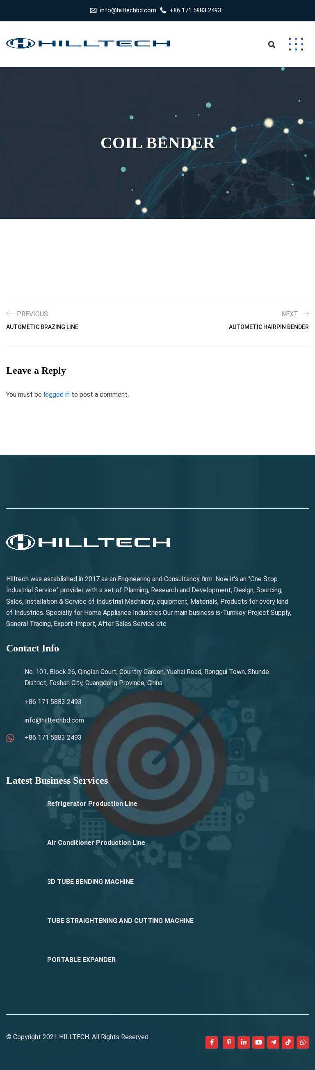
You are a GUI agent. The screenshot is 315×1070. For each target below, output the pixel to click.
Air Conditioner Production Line (96, 843)
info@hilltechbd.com (128, 10)
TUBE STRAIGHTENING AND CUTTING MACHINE (120, 921)
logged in (56, 394)
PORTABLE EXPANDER (81, 960)
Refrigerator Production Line (92, 804)
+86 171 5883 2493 (195, 10)
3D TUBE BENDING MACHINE (90, 882)
